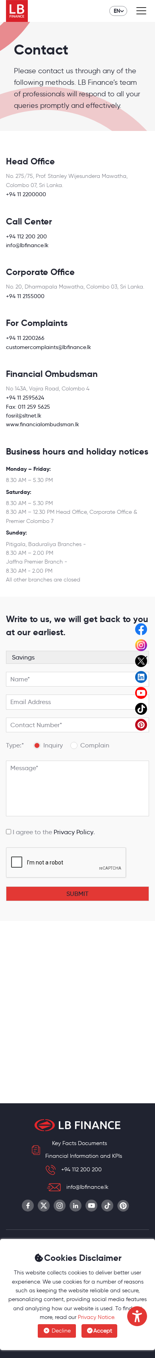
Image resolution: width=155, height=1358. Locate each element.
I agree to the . (53, 832)
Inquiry (53, 745)
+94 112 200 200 (26, 236)
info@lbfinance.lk (27, 245)
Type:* (15, 745)
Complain (94, 745)
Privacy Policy (73, 832)
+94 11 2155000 (25, 296)
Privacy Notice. (96, 1317)
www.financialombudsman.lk (42, 424)
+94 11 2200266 (25, 337)
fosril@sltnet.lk (23, 415)
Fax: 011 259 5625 (28, 406)
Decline (60, 1330)
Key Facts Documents (79, 1143)
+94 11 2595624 (25, 397)
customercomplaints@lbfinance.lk (48, 347)
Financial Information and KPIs (83, 1156)
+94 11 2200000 (26, 194)
